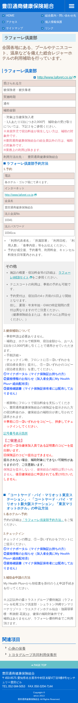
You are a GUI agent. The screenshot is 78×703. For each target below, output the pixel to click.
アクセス (11, 21)
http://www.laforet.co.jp (19, 194)
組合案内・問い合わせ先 (60, 15)
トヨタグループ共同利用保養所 (32, 655)
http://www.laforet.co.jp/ (55, 77)
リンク (49, 28)
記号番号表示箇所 (15, 433)
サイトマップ (14, 28)
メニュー (71, 6)
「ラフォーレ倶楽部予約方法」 (43, 520)
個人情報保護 (53, 21)
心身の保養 (17, 648)
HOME (10, 15)
